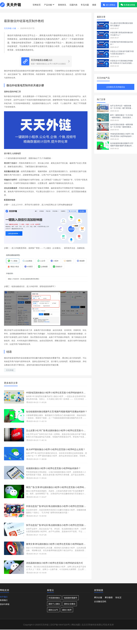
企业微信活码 (100, 601)
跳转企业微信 (69, 603)
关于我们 (3, 596)
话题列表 (73, 4)
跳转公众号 (53, 609)
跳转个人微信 (54, 603)
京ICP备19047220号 (60, 624)
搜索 (94, 4)
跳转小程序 (67, 609)
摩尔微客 (109, 597)
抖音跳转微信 (54, 597)
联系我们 (3, 600)
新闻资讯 (62, 4)
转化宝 (118, 597)
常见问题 (85, 4)
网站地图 (75, 624)
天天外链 (10, 370)
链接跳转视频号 (70, 597)
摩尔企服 (98, 597)
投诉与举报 (4, 604)
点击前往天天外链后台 (115, 86)
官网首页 (37, 4)
